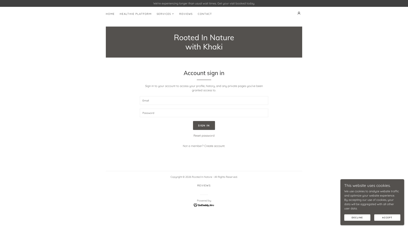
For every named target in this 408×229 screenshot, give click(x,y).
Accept (387, 217)
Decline (357, 217)
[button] (165, 14)
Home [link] (110, 13)
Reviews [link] (186, 13)
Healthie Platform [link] (136, 13)
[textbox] (204, 100)
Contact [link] (205, 13)
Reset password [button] (204, 135)
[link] (204, 48)
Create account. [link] (214, 146)
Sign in (204, 125)
